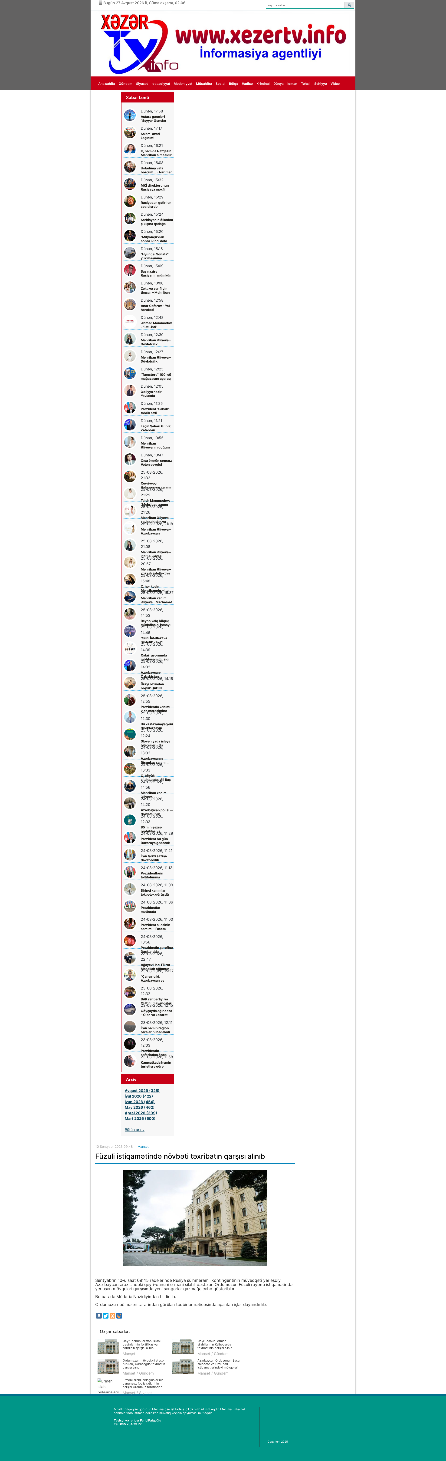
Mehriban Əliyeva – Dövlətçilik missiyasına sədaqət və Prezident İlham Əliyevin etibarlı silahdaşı (157, 359)
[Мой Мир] (119, 1316)
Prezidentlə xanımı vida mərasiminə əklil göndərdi (155, 709)
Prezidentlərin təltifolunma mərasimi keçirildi (155, 875)
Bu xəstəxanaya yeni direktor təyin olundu (157, 726)
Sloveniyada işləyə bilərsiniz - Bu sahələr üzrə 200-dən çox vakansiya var (155, 743)
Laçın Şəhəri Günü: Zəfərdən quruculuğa (156, 428)
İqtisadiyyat (160, 84)
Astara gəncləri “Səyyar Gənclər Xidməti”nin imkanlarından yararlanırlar (153, 119)
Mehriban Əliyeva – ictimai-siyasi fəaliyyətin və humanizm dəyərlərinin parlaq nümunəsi (156, 554)
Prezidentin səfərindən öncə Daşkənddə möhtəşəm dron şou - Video (157, 1053)
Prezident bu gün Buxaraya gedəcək (155, 841)
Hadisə (247, 84)
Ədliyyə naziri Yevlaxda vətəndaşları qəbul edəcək (155, 394)
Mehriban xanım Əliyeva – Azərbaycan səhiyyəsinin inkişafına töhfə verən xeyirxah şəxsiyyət (154, 795)
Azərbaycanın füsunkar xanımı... (155, 760)
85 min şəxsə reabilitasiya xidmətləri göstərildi (157, 829)
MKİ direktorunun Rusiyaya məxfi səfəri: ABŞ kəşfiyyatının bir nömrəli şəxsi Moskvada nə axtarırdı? (155, 187)
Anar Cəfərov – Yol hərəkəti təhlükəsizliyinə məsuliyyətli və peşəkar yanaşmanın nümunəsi (155, 308)
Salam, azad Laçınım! (150, 136)
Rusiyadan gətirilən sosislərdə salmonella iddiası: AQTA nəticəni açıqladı (156, 205)
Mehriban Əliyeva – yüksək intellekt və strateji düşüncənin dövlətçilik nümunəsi (156, 571)
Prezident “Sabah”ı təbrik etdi (156, 411)
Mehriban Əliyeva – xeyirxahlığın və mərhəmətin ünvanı (156, 520)
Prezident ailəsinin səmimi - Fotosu (155, 927)
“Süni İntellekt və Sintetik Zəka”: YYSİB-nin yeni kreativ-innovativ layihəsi (154, 640)
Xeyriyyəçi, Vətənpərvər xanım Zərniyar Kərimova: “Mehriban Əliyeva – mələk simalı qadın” (156, 485)
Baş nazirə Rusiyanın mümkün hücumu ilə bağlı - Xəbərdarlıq (156, 273)
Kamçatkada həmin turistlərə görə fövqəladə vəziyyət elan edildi (156, 1064)
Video (335, 84)
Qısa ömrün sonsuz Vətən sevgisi (156, 462)
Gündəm (125, 84)
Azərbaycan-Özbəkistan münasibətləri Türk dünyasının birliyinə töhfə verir (156, 674)
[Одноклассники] (112, 1316)
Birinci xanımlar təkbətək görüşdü (155, 892)
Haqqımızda (107, 97)
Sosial (220, 84)
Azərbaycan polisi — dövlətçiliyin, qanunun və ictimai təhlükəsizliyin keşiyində (157, 812)
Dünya (278, 84)
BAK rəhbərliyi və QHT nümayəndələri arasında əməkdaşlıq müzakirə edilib (156, 1001)
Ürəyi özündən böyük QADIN (152, 686)
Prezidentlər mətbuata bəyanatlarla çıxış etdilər (155, 910)
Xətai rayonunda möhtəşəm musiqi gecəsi (155, 657)
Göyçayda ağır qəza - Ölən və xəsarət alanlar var (156, 1013)
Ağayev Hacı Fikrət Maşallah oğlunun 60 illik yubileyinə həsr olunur (155, 967)
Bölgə (233, 84)
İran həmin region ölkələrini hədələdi (155, 1030)
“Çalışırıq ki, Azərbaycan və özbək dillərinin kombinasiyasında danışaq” (155, 978)
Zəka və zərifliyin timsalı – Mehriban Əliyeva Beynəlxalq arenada (156, 291)
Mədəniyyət (183, 84)
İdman (292, 84)
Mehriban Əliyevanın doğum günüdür (155, 445)
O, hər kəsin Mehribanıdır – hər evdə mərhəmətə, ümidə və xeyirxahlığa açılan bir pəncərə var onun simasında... (156, 588)
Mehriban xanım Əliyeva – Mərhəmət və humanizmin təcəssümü (156, 600)
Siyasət (142, 84)
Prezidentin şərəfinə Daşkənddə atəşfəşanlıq (157, 950)
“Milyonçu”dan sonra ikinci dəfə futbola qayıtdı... (154, 239)
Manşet (143, 1146)
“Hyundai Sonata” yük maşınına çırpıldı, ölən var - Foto (155, 256)
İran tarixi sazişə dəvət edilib (154, 858)
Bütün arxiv (134, 1129)
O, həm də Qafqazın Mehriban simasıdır (156, 153)
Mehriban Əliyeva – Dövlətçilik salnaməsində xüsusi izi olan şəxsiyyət (156, 342)
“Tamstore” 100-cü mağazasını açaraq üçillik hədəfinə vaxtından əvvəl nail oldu (156, 377)
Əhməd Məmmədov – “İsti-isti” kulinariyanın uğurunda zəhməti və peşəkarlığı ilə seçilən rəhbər (156, 325)
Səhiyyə (320, 84)
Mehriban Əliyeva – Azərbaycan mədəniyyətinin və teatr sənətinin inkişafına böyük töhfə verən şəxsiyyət (156, 531)
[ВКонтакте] (99, 1316)
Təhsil (306, 84)
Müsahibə (204, 84)
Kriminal (263, 84)
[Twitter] (105, 1316)
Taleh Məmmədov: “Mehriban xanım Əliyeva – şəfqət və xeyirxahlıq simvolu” (157, 502)
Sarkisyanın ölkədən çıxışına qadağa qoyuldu (157, 222)
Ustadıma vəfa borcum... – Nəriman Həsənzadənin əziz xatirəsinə (157, 170)
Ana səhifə (106, 84)
